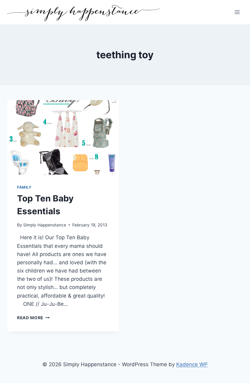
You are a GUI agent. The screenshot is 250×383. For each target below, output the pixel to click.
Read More (33, 317)
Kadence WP (192, 364)
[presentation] (63, 137)
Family (24, 187)
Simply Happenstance (44, 224)
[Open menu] (237, 12)
